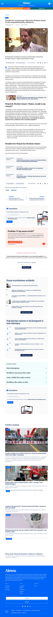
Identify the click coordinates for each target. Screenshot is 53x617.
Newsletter (22, 586)
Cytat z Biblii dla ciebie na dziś (18, 378)
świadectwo (13, 190)
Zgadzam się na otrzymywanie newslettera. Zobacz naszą (21, 218)
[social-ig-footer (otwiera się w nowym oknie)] (30, 606)
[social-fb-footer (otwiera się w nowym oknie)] (25, 606)
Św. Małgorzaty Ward (31, 5)
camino (7, 491)
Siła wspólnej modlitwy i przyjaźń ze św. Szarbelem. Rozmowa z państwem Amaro (30, 169)
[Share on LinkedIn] (40, 62)
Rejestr (11, 8)
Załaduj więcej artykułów (26, 312)
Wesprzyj (26, 8)
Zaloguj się (34, 262)
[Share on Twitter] (42, 62)
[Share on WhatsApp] (47, 62)
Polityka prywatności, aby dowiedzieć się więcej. (37, 399)
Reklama (21, 593)
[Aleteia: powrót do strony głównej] (26, 3)
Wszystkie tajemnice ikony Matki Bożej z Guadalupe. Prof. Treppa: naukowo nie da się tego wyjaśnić (32, 98)
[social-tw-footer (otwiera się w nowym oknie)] (27, 606)
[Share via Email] (45, 62)
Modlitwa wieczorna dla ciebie (18, 373)
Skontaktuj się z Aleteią (15, 612)
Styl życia (7, 14)
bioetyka (8, 515)
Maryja (7, 190)
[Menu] (9, 3)
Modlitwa (41, 8)
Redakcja (17, 25)
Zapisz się (9, 221)
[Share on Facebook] (38, 62)
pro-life (7, 429)
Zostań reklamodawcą (35, 610)
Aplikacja (21, 587)
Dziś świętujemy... (13, 368)
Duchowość (7, 589)
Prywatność (23, 612)
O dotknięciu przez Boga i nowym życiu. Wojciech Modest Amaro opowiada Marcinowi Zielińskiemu (31, 160)
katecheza (8, 467)
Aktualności (7, 586)
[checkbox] (6, 217)
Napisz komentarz (26, 267)
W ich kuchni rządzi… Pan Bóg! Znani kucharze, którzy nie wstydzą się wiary (31, 177)
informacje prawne (26, 610)
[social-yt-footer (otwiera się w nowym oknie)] (22, 606)
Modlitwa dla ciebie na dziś (17, 382)
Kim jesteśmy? (19, 610)
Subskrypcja (22, 589)
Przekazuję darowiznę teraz (14, 242)
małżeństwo (8, 538)
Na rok (35, 586)
